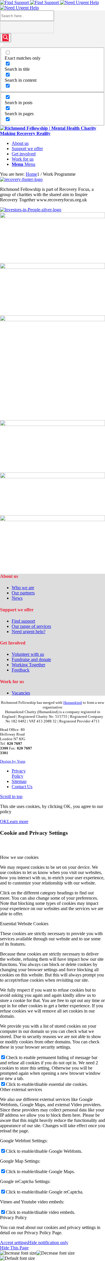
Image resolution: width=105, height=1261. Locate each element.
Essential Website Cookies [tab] (24, 923)
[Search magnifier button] (5, 37)
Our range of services (31, 626)
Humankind (72, 702)
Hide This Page (14, 1247)
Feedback (20, 669)
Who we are (23, 587)
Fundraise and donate (31, 659)
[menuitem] (58, 143)
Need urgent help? (29, 631)
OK (3, 821)
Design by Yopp (12, 761)
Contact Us (22, 786)
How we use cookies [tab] (19, 857)
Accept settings (14, 1242)
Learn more (17, 821)
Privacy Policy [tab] (13, 1217)
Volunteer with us (28, 654)
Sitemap (19, 781)
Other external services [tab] (21, 1089)
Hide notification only (48, 1242)
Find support (23, 621)
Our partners (23, 592)
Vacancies (21, 692)
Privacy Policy (19, 773)
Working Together (28, 664)
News (17, 598)
